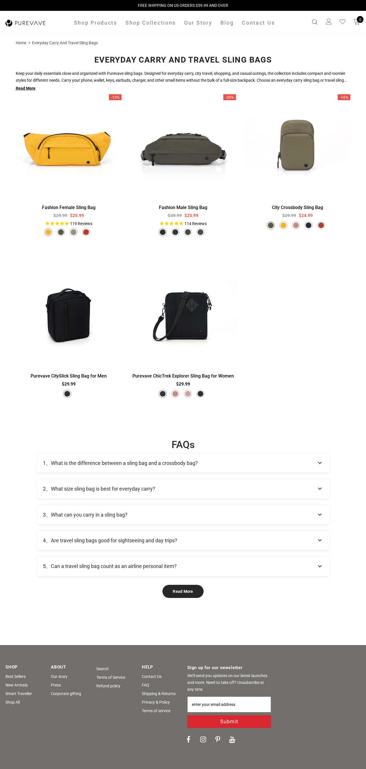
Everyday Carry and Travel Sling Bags (65, 43)
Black (163, 232)
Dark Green (175, 232)
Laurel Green (73, 232)
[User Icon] (329, 21)
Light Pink (188, 394)
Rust (86, 232)
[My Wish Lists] (342, 22)
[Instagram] (203, 739)
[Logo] (25, 23)
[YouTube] (232, 739)
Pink (296, 225)
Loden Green (61, 232)
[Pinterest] (217, 739)
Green (188, 232)
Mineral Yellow (48, 232)
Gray (200, 232)
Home (21, 43)
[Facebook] (188, 739)
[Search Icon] (315, 22)
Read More (183, 591)
